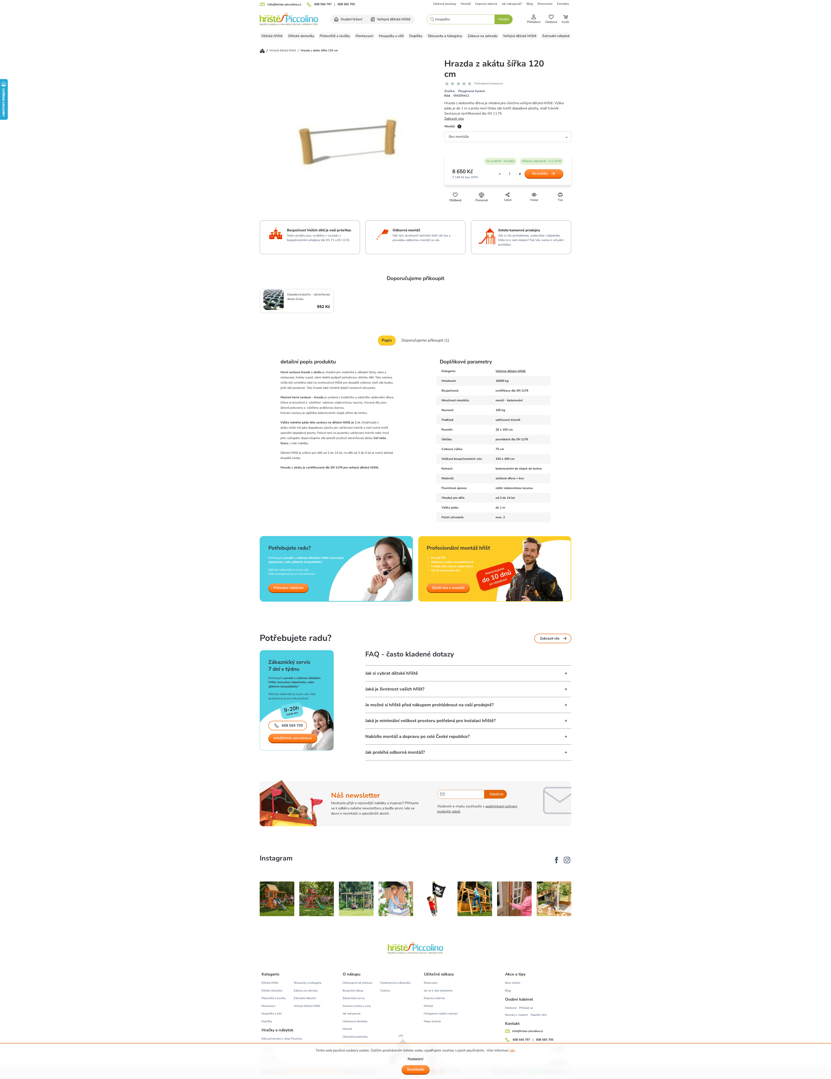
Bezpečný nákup (353, 991)
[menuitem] (348, 19)
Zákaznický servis (354, 998)
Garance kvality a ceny (357, 1006)
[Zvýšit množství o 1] (520, 174)
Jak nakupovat (352, 1014)
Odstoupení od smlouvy (357, 983)
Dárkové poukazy (444, 4)
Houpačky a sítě (271, 1014)
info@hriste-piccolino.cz (293, 738)
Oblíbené (511, 1008)
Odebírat (496, 794)
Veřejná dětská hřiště (511, 371)
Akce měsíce (512, 983)
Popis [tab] (387, 340)
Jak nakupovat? (512, 4)
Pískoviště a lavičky (273, 998)
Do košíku (540, 173)
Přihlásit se (526, 1008)
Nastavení (415, 1059)
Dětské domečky (272, 991)
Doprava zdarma (486, 4)
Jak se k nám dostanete (438, 991)
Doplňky (266, 1021)
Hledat (503, 19)
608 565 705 (346, 4)
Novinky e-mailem (516, 1015)
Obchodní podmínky (355, 1037)
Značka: (464, 91)
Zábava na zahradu (306, 991)
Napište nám (539, 1015)
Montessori (268, 1006)
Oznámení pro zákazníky (395, 983)
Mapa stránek (432, 1021)
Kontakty (563, 4)
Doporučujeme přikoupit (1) (425, 340)
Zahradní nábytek (305, 998)
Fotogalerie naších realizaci (441, 1014)
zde (512, 1050)
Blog (530, 4)
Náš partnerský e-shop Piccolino (281, 1039)
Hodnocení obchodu (355, 1021)
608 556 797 (323, 4)
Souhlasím (415, 1069)
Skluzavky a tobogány (308, 983)
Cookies (385, 991)
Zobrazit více (454, 118)
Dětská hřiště (269, 983)
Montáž (466, 4)
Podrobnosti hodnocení (488, 83)
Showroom (544, 4)
